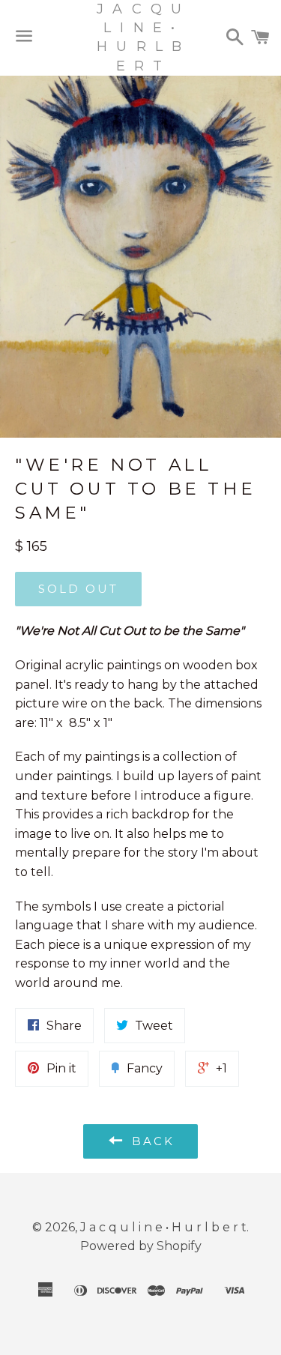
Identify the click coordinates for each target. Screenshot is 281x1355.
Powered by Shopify (141, 1246)
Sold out (78, 589)
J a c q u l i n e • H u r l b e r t (140, 37)
